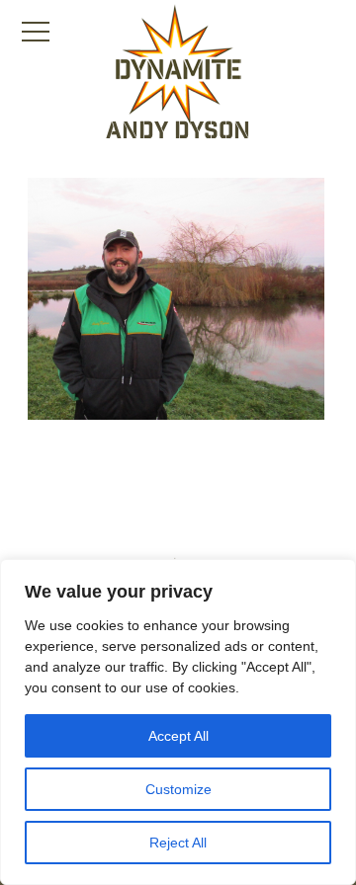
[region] (178, 722)
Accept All (178, 736)
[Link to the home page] (178, 65)
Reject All (178, 842)
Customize (178, 789)
